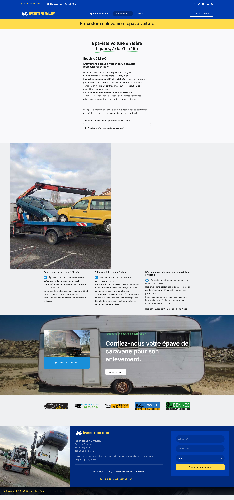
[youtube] (203, 4)
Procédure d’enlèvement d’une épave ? (106, 128)
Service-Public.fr (132, 113)
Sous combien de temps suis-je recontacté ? (109, 120)
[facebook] (194, 4)
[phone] (212, 4)
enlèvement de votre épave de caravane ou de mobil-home (64, 280)
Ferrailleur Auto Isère (39, 491)
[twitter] (199, 4)
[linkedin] (208, 4)
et (111, 287)
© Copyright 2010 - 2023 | (17, 491)
